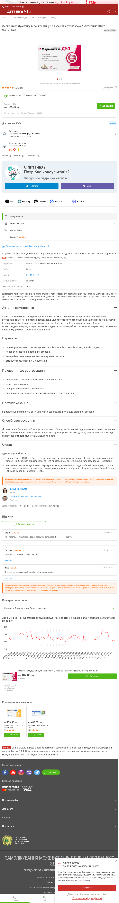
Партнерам (8, 826)
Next (4, 58)
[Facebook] (5, 772)
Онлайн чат (53, 772)
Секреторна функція (48, 18)
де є (44, 900)
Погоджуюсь (116, 860)
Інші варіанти (15, 230)
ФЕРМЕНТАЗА (32, 275)
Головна (5, 18)
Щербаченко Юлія (18, 489)
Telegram (33, 186)
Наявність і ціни (16, 223)
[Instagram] (21, 772)
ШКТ (33, 18)
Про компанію (10, 800)
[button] (59, 146)
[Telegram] (37, 772)
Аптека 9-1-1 (19, 11)
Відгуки (13, 237)
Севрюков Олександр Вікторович (26, 496)
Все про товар (16, 216)
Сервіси (6, 817)
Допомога (7, 809)
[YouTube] (13, 772)
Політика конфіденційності (87, 898)
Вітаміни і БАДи (20, 18)
